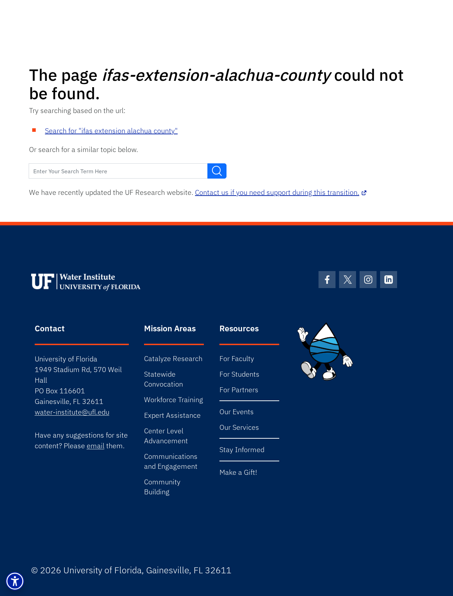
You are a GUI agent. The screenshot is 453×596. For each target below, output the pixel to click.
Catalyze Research (173, 358)
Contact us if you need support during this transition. (277, 192)
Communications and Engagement (170, 461)
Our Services (239, 427)
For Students (239, 374)
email (95, 445)
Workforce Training (173, 399)
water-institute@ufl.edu (72, 412)
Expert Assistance (172, 415)
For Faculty (236, 358)
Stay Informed (241, 449)
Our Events (236, 411)
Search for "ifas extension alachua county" (111, 130)
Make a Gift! (238, 472)
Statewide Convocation (163, 379)
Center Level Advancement (166, 435)
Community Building (162, 486)
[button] (15, 581)
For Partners (238, 389)
